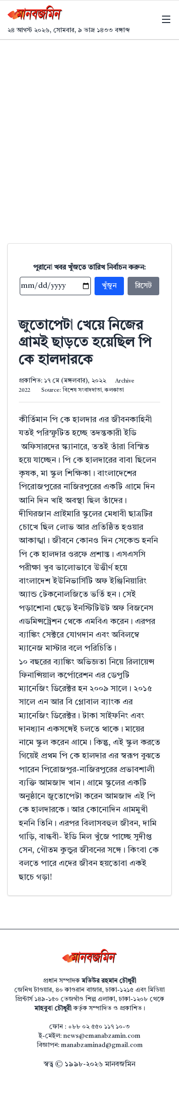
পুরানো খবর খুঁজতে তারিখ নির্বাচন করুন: (90, 267)
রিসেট (143, 286)
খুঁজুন (109, 286)
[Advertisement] (89, 134)
